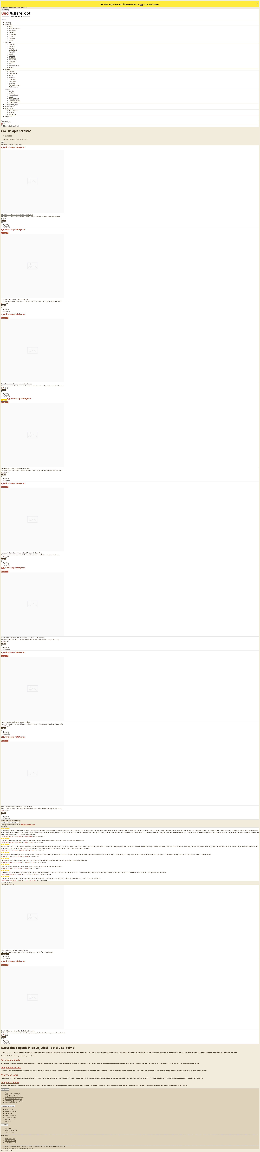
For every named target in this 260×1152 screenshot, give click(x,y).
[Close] (164, 551)
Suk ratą (154, 591)
